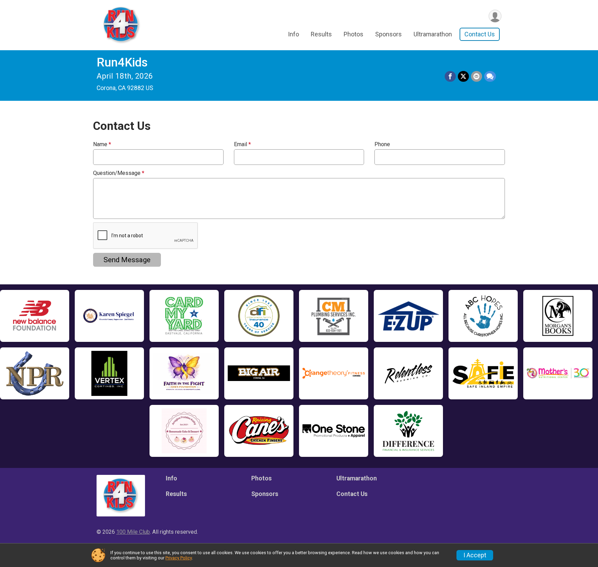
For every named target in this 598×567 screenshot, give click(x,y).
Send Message (127, 260)
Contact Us (479, 34)
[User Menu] (495, 16)
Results (321, 34)
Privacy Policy (178, 557)
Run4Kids (122, 62)
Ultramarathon (433, 34)
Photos (353, 34)
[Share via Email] (476, 76)
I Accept (474, 555)
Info (293, 34)
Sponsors (388, 34)
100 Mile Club (133, 532)
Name (102, 144)
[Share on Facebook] (450, 76)
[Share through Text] (490, 76)
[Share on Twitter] (463, 76)
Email (242, 144)
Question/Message (118, 173)
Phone (382, 144)
